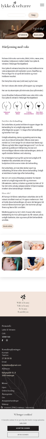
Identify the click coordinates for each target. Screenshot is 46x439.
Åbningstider (7, 394)
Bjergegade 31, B (9, 373)
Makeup (5, 404)
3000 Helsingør (8, 375)
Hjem (4, 387)
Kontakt (5, 353)
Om (3, 398)
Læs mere (23, 423)
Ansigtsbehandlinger (10, 401)
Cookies (2, 407)
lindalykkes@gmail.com (11, 365)
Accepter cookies (23, 428)
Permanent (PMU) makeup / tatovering (18, 408)
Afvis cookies (23, 434)
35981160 (6, 337)
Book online (38, 35)
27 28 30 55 (23, 35)
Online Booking (8, 391)
